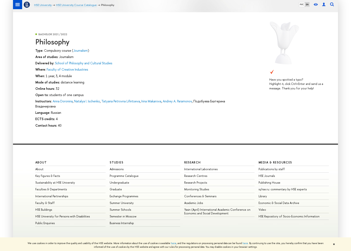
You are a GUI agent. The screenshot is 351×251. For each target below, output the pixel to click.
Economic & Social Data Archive (279, 203)
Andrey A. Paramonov (177, 101)
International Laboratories (201, 169)
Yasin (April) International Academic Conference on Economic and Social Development (217, 211)
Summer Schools (120, 210)
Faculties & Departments (51, 189)
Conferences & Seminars (200, 196)
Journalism (80, 50)
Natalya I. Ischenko (87, 101)
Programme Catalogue (124, 176)
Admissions (117, 169)
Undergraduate (119, 182)
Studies (116, 162)
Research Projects (195, 182)
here (173, 243)
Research (192, 162)
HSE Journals (267, 176)
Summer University (122, 203)
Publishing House (269, 182)
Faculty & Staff (45, 203)
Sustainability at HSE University (55, 182)
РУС (302, 4)
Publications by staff (272, 169)
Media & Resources (275, 162)
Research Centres (195, 176)
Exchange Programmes (124, 196)
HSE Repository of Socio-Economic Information (289, 216)
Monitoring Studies (196, 189)
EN (307, 4)
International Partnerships (51, 196)
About (41, 162)
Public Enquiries (45, 223)
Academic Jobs (193, 203)
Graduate (116, 189)
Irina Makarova (151, 101)
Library (263, 196)
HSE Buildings (43, 210)
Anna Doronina (63, 101)
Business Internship (122, 223)
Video (262, 210)
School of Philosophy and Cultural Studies (83, 63)
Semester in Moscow (123, 216)
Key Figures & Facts (47, 176)
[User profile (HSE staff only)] (324, 4)
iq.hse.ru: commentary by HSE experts (283, 189)
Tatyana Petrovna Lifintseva (120, 101)
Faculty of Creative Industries (67, 69)
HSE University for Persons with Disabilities (62, 216)
